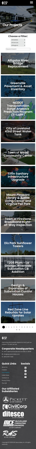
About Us (4, 367)
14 (19, 330)
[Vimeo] (25, 374)
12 (32, 327)
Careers (4, 370)
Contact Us (5, 378)
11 (29, 327)
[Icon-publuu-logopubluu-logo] (25, 371)
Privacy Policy (6, 380)
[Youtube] (25, 377)
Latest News (5, 375)
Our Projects (5, 372)
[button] (31, 2)
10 (27, 327)
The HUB (4, 383)
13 (16, 330)
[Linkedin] (25, 368)
